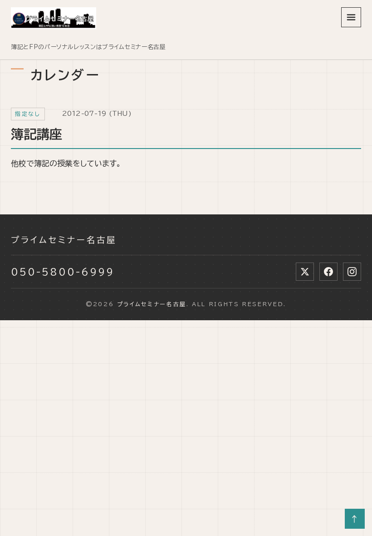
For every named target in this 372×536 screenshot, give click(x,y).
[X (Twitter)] (305, 272)
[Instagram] (352, 272)
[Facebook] (328, 272)
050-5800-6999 (62, 271)
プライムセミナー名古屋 (64, 240)
